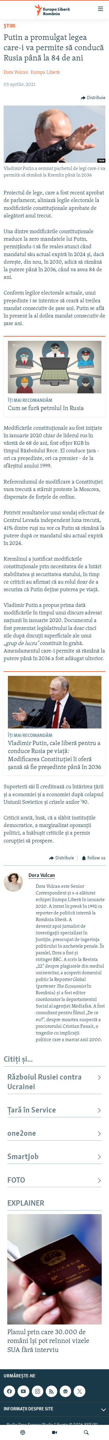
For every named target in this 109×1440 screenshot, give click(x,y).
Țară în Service (31, 1110)
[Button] (93, 98)
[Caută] (86, 1432)
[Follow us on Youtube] (23, 1391)
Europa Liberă (45, 72)
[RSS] (51, 1391)
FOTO (16, 1181)
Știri (9, 26)
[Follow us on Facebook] (9, 1391)
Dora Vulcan (16, 72)
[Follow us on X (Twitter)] (79, 1391)
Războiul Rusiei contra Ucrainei (44, 1082)
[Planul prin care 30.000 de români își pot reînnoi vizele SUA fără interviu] (54, 1269)
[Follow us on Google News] (65, 1391)
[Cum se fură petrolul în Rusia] (54, 367)
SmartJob (23, 1157)
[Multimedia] (54, 1432)
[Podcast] (23, 1432)
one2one (21, 1134)
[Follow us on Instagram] (37, 1391)
